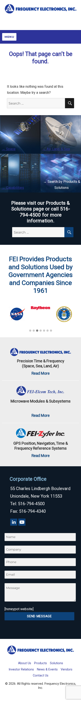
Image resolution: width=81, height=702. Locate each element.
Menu (9, 36)
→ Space (9, 149)
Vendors (66, 669)
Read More (41, 373)
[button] (30, 331)
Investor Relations (21, 669)
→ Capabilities (13, 188)
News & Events (47, 669)
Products (40, 663)
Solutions (56, 663)
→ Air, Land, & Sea (56, 149)
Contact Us (40, 675)
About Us (24, 663)
